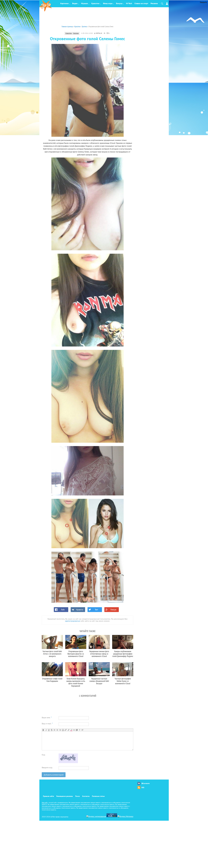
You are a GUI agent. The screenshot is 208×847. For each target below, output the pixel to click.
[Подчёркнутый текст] (48, 730)
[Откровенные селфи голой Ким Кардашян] (52, 669)
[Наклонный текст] (46, 730)
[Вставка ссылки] (65, 730)
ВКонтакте (146, 784)
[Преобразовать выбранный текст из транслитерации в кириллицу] (79, 730)
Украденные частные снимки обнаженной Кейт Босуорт (99, 681)
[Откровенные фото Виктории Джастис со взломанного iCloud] (75, 642)
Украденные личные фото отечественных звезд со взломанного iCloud (99, 654)
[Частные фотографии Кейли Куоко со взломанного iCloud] (122, 669)
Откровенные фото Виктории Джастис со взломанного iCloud (76, 654)
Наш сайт (45, 803)
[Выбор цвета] (71, 730)
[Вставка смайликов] (63, 730)
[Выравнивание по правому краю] (60, 730)
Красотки (95, 3)
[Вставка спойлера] (82, 730)
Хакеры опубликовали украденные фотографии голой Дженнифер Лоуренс (122, 654)
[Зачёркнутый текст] (51, 730)
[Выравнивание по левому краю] (54, 730)
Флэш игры (107, 3)
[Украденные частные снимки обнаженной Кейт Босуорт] (99, 669)
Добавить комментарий (54, 775)
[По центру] (57, 730)
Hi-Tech (129, 3)
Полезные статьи (98, 796)
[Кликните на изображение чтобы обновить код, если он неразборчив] (68, 762)
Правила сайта (48, 796)
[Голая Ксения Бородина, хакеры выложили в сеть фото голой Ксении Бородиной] (75, 669)
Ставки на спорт (141, 3)
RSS (143, 788)
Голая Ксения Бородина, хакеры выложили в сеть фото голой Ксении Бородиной (75, 682)
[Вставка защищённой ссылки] (68, 730)
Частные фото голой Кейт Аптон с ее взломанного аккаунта (52, 654)
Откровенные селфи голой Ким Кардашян (52, 679)
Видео (75, 3)
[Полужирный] (43, 730)
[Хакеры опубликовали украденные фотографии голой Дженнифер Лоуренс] (122, 642)
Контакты (86, 796)
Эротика (76, 33)
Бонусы (119, 3)
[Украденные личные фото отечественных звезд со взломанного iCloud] (99, 642)
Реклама (154, 3)
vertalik (99, 33)
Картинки (64, 3)
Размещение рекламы (64, 796)
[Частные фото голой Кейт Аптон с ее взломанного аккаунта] (52, 642)
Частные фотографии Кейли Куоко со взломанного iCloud (123, 681)
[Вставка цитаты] (76, 730)
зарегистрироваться (72, 621)
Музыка (84, 3)
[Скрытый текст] (74, 730)
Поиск (77, 796)
